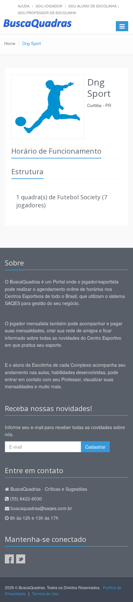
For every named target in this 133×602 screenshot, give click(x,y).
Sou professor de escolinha (47, 12)
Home (9, 43)
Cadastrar (95, 447)
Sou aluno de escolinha (92, 5)
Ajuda (23, 5)
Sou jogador (49, 5)
